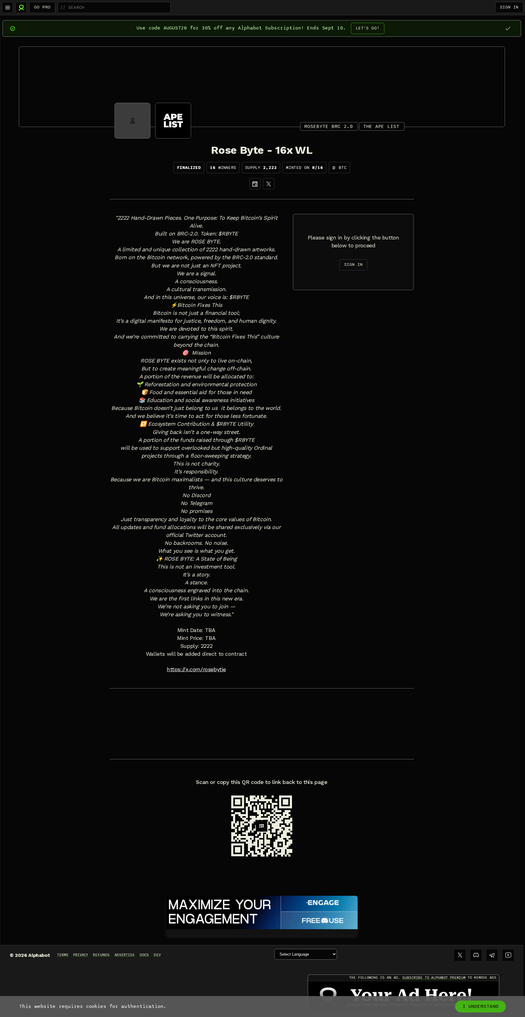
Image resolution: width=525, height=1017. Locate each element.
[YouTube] (508, 955)
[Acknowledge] (507, 28)
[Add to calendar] (255, 183)
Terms (62, 955)
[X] (268, 183)
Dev (157, 955)
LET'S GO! (367, 28)
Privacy (80, 955)
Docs (144, 955)
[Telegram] (492, 955)
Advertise (125, 955)
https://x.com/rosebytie (196, 669)
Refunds (101, 955)
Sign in (509, 7)
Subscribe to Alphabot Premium (433, 977)
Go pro (42, 7)
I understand (480, 1006)
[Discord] (476, 955)
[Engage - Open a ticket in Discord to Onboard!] (262, 911)
